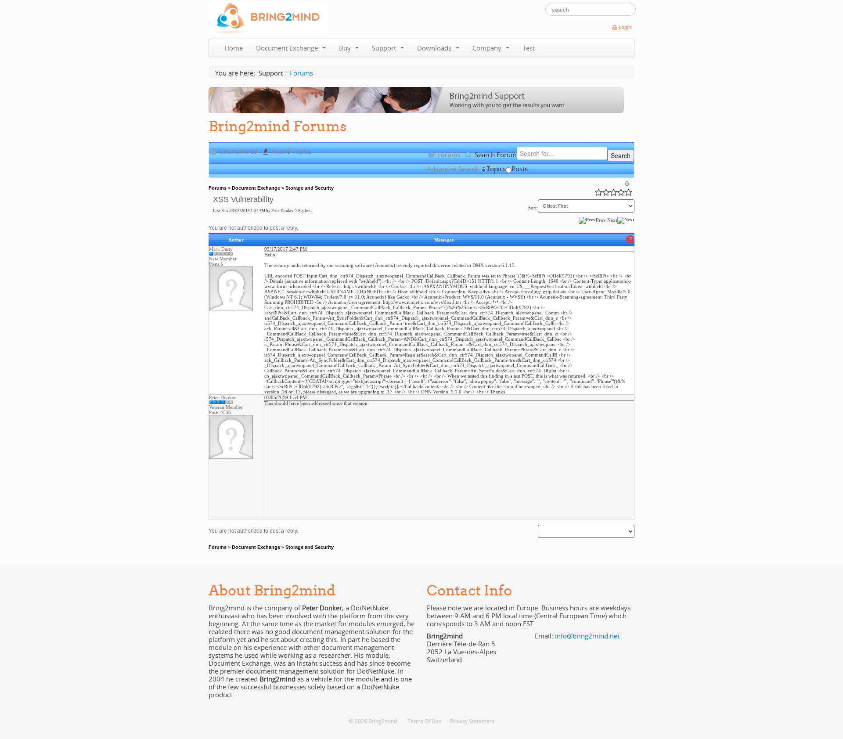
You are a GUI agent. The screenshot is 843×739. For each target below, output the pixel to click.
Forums (448, 154)
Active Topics (290, 151)
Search (620, 155)
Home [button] (233, 47)
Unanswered (237, 151)
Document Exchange (288, 47)
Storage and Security (309, 188)
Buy (346, 47)
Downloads (436, 47)
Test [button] (528, 47)
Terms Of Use (424, 721)
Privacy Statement (472, 721)
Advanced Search (453, 168)
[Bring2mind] (268, 17)
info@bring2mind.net (587, 635)
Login (625, 27)
